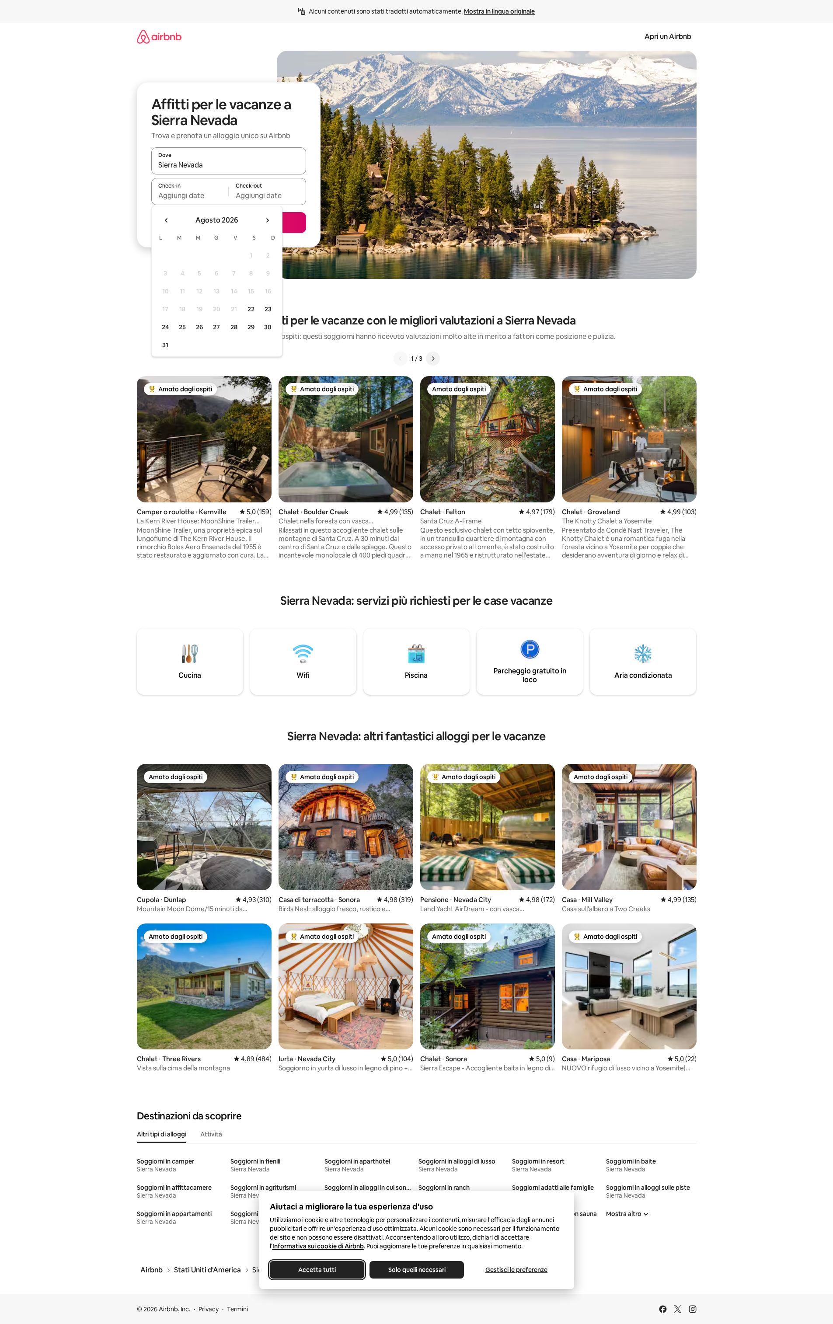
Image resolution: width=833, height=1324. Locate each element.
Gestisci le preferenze (516, 1270)
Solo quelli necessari (416, 1270)
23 (268, 309)
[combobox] (228, 165)
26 (199, 327)
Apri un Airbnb (668, 36)
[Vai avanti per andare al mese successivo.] (267, 220)
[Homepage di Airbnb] (159, 36)
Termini (237, 1309)
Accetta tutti (317, 1270)
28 (233, 327)
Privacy (209, 1309)
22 (250, 309)
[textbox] (190, 195)
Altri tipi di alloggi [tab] (161, 1134)
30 (268, 327)
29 (250, 327)
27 (216, 327)
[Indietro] (401, 359)
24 (165, 327)
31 (165, 345)
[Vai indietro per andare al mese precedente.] (166, 220)
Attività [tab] (211, 1134)
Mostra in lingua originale (499, 11)
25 (182, 327)
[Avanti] (433, 359)
